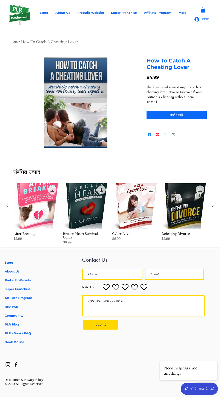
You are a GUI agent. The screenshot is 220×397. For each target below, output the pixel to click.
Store (9, 263)
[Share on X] (173, 134)
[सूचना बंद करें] (213, 365)
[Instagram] (8, 364)
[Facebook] (16, 364)
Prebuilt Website (18, 280)
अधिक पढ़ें (152, 102)
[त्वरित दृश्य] (36, 206)
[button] (203, 9)
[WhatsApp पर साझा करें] (165, 134)
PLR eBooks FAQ (18, 333)
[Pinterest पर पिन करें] (157, 134)
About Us (12, 271)
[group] (110, 214)
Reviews (11, 307)
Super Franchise (18, 289)
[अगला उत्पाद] (212, 205)
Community (14, 316)
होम (15, 42)
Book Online (14, 342)
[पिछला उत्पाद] (7, 205)
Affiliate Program (18, 298)
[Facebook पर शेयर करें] (149, 134)
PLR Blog (12, 324)
